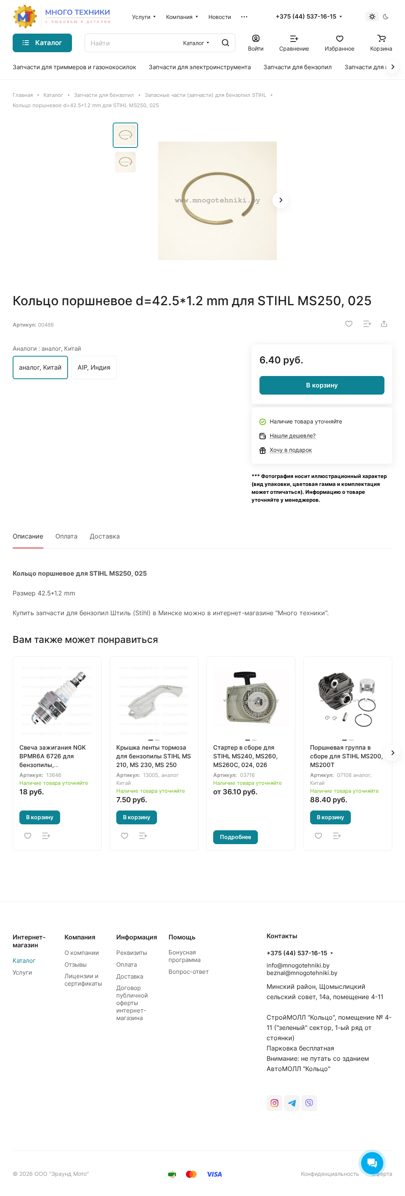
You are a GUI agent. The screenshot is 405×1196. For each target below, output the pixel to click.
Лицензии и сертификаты (83, 979)
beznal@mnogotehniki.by (302, 973)
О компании (81, 952)
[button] (280, 200)
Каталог (24, 960)
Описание (28, 536)
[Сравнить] (367, 324)
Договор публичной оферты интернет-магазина (132, 1003)
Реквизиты (131, 952)
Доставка (105, 536)
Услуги (22, 972)
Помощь (181, 937)
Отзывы (75, 964)
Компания (79, 937)
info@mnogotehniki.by (298, 965)
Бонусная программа (184, 956)
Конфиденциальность (330, 1173)
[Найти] (225, 43)
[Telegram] (292, 1103)
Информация (136, 937)
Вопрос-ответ (188, 971)
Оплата (66, 536)
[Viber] (309, 1103)
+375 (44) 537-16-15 (306, 16)
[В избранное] (349, 324)
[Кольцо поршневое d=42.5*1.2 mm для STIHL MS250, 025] (217, 201)
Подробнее (235, 836)
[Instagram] (274, 1103)
